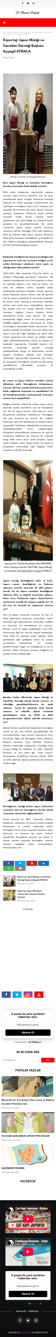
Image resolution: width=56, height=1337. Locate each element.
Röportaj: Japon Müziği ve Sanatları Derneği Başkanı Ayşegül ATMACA (34, 878)
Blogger (25, 1333)
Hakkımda (33, 1311)
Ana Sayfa (7, 32)
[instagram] (33, 3)
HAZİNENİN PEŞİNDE (13, 1168)
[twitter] (28, 3)
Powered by (20, 1042)
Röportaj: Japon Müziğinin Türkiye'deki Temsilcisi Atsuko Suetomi (31, 894)
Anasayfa (21, 1311)
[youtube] (39, 994)
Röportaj (17, 32)
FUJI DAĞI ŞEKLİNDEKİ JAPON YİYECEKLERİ (26, 1136)
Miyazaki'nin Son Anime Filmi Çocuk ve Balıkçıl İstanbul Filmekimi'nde (28, 1102)
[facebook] (22, 3)
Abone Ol (28, 1032)
